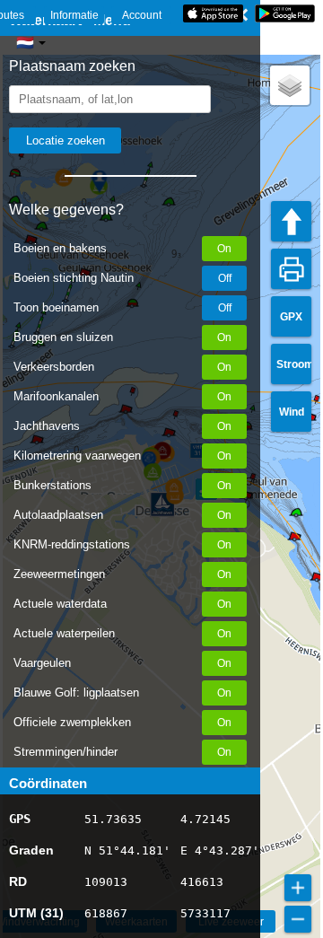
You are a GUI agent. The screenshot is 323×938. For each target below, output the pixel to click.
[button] (290, 85)
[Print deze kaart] (291, 269)
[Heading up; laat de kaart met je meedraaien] (291, 221)
